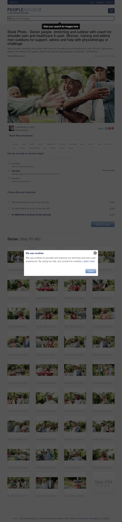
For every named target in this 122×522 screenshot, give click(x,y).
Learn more (89, 261)
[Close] (95, 253)
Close (91, 271)
